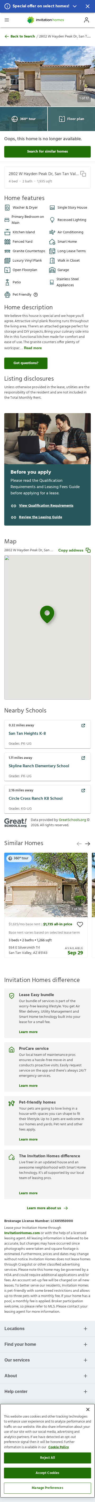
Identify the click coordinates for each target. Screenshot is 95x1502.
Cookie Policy (58, 1447)
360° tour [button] (21, 858)
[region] (47, 1451)
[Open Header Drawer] (6, 20)
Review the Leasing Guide (40, 517)
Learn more (28, 1031)
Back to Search (23, 37)
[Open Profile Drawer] (86, 20)
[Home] (46, 20)
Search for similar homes (47, 152)
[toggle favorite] (80, 924)
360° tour (28, 119)
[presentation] (46, 905)
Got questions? (25, 363)
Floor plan (75, 119)
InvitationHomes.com (22, 1233)
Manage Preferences (47, 1488)
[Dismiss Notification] (87, 6)
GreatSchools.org (72, 820)
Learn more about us (44, 1208)
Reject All (47, 1458)
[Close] (88, 1409)
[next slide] (87, 844)
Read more (33, 348)
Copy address (70, 550)
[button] (47, 6)
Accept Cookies (48, 1473)
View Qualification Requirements (46, 506)
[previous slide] (79, 844)
